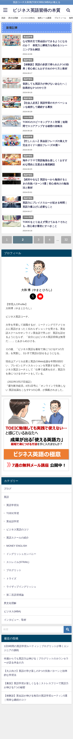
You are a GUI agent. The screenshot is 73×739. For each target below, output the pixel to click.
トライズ (11, 578)
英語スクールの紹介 (17, 537)
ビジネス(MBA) (28, 18)
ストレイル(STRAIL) (17, 562)
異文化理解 (13, 18)
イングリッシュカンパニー (21, 554)
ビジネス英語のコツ (17, 529)
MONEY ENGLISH (16, 546)
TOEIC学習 (12, 513)
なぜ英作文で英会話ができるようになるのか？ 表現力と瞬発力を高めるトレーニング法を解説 (45, 45)
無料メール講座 (44, 18)
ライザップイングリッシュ (21, 586)
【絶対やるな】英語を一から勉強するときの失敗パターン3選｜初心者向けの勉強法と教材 (46, 183)
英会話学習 (12, 521)
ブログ (7, 488)
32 (66, 239)
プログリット (13, 570)
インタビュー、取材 (15, 619)
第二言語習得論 (15, 595)
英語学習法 (12, 505)
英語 (3, 18)
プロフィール (60, 18)
